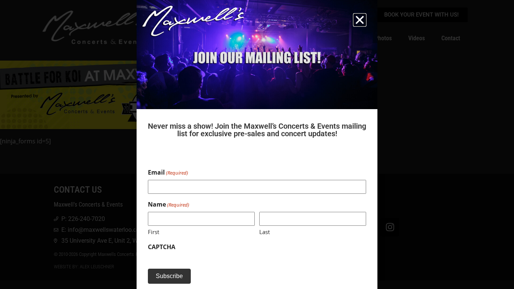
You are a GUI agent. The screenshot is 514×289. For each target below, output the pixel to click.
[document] (257, 144)
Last (264, 232)
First (153, 232)
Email (168, 172)
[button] (359, 20)
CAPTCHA (161, 247)
